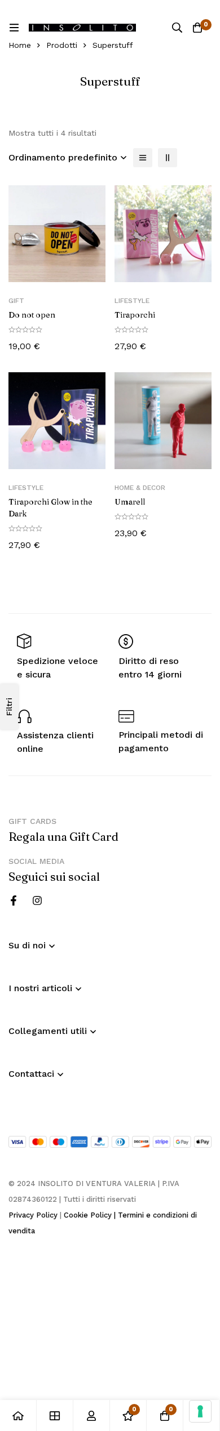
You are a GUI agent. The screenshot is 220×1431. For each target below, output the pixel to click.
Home (19, 45)
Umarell (130, 502)
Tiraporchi (135, 315)
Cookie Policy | (91, 1215)
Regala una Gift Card (63, 837)
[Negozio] (55, 1415)
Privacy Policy (33, 1215)
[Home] (18, 1415)
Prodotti (61, 45)
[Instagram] (37, 900)
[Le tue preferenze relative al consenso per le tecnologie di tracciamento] (200, 1411)
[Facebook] (13, 900)
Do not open (31, 315)
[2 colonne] (167, 157)
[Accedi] (91, 1415)
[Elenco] (142, 157)
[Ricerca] (177, 27)
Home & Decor (140, 488)
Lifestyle (132, 301)
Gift (16, 301)
